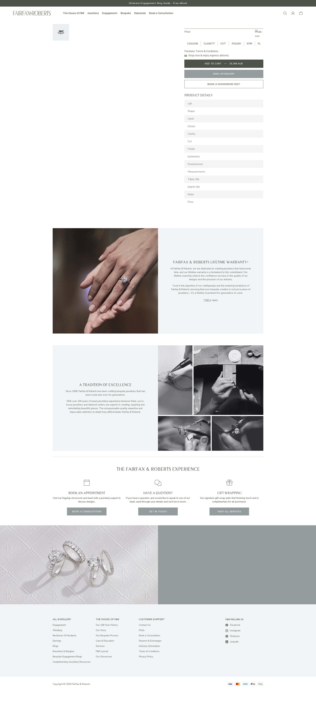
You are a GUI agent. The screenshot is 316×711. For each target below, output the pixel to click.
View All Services (229, 511)
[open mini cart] (301, 13)
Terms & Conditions (149, 651)
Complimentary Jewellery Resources (72, 661)
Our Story (101, 630)
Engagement (109, 13)
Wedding (57, 630)
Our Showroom (104, 656)
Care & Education (105, 640)
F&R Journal (102, 651)
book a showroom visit (224, 84)
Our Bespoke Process (107, 635)
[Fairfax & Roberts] (32, 13)
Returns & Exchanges (150, 640)
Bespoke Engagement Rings (67, 656)
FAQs (142, 630)
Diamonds (140, 13)
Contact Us (145, 625)
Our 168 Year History (107, 625)
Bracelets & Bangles (63, 651)
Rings (55, 646)
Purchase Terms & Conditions (201, 51)
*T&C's (207, 300)
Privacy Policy (146, 656)
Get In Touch (158, 511)
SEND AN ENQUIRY (224, 73)
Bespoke (126, 13)
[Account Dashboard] (293, 13)
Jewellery (93, 13)
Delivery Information (149, 646)
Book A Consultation (86, 511)
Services (100, 646)
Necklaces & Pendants (64, 635)
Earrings (57, 640)
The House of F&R (73, 13)
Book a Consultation (161, 13)
